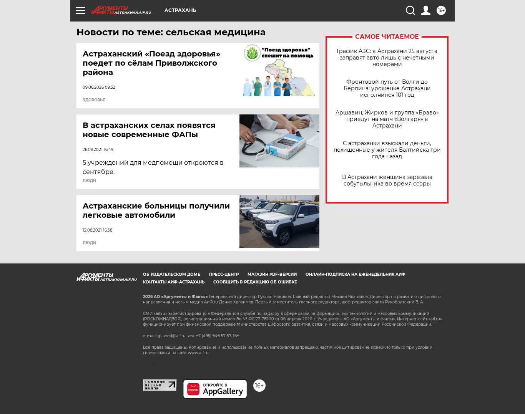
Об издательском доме (171, 274)
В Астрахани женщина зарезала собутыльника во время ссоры (387, 180)
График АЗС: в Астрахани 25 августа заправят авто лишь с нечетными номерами (387, 58)
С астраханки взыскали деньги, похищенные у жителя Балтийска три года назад (387, 150)
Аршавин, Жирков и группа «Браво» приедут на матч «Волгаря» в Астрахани (387, 119)
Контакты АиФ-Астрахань (173, 282)
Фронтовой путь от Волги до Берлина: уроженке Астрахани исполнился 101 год (387, 88)
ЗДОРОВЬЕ (94, 100)
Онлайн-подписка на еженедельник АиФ (355, 274)
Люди (89, 181)
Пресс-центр (224, 274)
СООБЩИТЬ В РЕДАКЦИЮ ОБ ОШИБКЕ (255, 282)
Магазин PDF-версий (272, 274)
